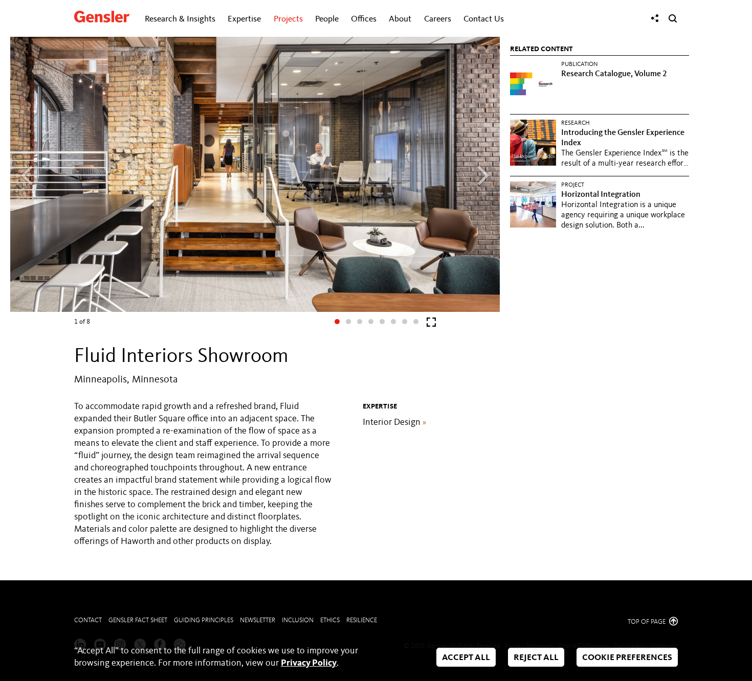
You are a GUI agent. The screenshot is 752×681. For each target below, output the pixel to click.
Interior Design (394, 422)
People (327, 19)
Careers (437, 19)
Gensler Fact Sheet (137, 620)
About (400, 19)
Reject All (536, 657)
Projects (288, 19)
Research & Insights (180, 19)
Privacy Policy (309, 663)
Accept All (466, 657)
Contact (88, 620)
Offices (364, 19)
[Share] (654, 18)
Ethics (330, 620)
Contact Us (483, 19)
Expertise (244, 19)
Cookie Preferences (627, 657)
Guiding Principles (203, 620)
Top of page (647, 622)
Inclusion (298, 620)
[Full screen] (431, 324)
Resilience (361, 620)
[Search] (673, 18)
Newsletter (257, 620)
